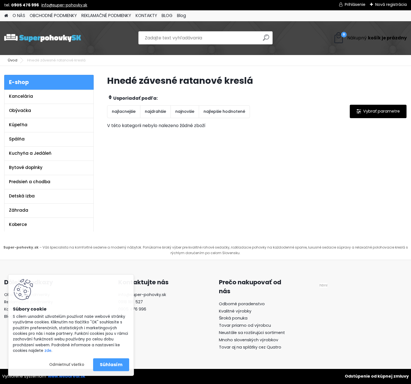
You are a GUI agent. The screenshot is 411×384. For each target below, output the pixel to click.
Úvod (12, 60)
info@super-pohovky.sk (64, 5)
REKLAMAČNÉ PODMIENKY (106, 15)
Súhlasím (111, 364)
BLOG (167, 15)
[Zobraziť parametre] (378, 111)
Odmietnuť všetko (66, 364)
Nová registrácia (391, 4)
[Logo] (42, 38)
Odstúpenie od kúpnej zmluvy (377, 376)
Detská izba (22, 196)
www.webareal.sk (66, 376)
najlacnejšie (124, 111)
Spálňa (17, 139)
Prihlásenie (355, 4)
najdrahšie (155, 111)
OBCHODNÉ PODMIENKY (53, 15)
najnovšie (184, 111)
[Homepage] (6, 15)
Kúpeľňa (18, 125)
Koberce (18, 224)
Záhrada (18, 210)
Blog (181, 15)
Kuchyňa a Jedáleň (30, 153)
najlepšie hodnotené (224, 111)
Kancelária (21, 96)
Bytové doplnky (25, 167)
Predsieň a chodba (29, 182)
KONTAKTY (146, 15)
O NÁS (19, 15)
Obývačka (20, 110)
